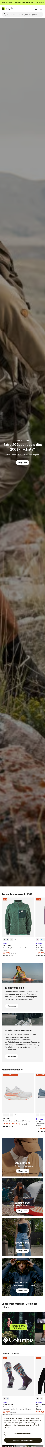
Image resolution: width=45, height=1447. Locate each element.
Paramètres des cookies (23, 1433)
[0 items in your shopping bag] (36, 9)
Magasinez (40, 2)
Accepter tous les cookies (23, 1440)
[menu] (41, 9)
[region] (23, 1430)
